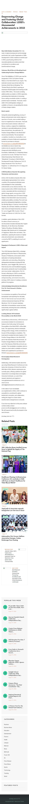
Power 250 (7, 755)
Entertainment (7, 733)
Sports (5, 767)
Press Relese (7, 764)
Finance (6, 736)
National (21, 12)
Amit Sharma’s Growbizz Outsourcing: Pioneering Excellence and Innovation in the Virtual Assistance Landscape (17, 575)
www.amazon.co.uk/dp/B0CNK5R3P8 (13, 143)
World (5, 776)
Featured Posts (11, 785)
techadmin (8, 12)
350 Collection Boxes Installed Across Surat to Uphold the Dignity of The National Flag (14, 449)
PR (4, 758)
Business (6, 724)
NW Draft (6, 752)
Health (5, 739)
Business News (8, 727)
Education (6, 730)
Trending (6, 773)
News (5, 748)
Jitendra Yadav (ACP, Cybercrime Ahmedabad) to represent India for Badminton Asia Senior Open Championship (11, 555)
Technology (7, 770)
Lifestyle (6, 742)
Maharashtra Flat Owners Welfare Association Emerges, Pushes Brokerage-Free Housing (13, 538)
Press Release (7, 761)
